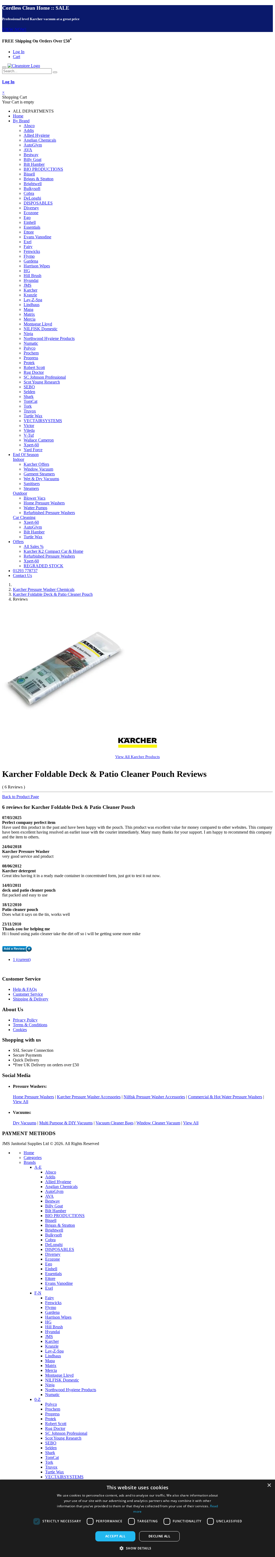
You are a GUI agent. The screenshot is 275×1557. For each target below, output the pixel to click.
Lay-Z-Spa (33, 299)
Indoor (18, 459)
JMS (27, 285)
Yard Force (33, 449)
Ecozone (31, 212)
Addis (29, 130)
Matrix (29, 314)
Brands (30, 1162)
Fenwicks (32, 251)
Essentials (32, 227)
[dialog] (137, 1518)
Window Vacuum (38, 469)
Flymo (29, 256)
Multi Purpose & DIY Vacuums (66, 1123)
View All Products (137, 756)
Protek (29, 362)
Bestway (31, 154)
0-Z (37, 1399)
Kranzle (30, 295)
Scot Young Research (42, 382)
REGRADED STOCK (43, 566)
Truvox (30, 411)
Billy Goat (32, 159)
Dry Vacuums (24, 1123)
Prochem (31, 353)
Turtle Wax (33, 416)
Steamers (31, 488)
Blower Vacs (34, 498)
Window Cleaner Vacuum (158, 1123)
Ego (27, 217)
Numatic (31, 343)
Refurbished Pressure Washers (49, 512)
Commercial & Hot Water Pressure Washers (225, 1097)
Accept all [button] (115, 1536)
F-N (37, 1293)
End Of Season (26, 454)
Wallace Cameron (39, 440)
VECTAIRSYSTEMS (43, 420)
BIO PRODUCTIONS (43, 169)
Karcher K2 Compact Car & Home (53, 551)
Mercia (29, 319)
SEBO (29, 387)
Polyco (29, 348)
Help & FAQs (25, 989)
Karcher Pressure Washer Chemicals (43, 589)
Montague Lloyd (38, 324)
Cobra (29, 193)
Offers (18, 541)
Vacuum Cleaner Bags (114, 1123)
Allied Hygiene (37, 135)
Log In (18, 51)
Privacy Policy (25, 1020)
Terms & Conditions (30, 1025)
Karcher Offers (36, 464)
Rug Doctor (34, 372)
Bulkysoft (32, 188)
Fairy (28, 246)
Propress (31, 358)
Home (18, 116)
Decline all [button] (159, 1536)
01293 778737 (25, 570)
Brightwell (33, 183)
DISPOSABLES (38, 203)
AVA (28, 150)
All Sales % (34, 546)
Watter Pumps (35, 507)
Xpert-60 (31, 445)
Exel (27, 241)
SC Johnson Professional (45, 377)
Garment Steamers (39, 474)
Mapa (28, 309)
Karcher (30, 290)
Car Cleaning (24, 517)
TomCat (30, 401)
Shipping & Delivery (30, 999)
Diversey (31, 208)
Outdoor (20, 493)
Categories (33, 1157)
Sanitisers (32, 483)
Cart (16, 56)
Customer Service (28, 994)
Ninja (28, 333)
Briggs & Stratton (38, 179)
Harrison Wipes (37, 266)
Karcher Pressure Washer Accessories (89, 1097)
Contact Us (22, 575)
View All (20, 1101)
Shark (29, 396)
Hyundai (31, 280)
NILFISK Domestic (40, 329)
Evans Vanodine (37, 237)
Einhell (30, 222)
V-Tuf (29, 435)
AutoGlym (33, 145)
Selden (29, 391)
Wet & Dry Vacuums (41, 478)
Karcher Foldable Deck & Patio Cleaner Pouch (53, 594)
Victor (29, 425)
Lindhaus (31, 304)
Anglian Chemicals (40, 140)
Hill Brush (32, 275)
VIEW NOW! (14, 29)
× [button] (269, 1485)
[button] (137, 1548)
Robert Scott (34, 367)
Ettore (29, 232)
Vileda (29, 430)
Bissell (29, 174)
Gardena (31, 261)
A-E (38, 1167)
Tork (28, 406)
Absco (29, 125)
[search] (55, 72)
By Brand (21, 121)
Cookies (20, 1029)
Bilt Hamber (34, 164)
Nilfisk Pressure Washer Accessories (154, 1097)
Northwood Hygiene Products (49, 338)
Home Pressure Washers (44, 503)
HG (27, 270)
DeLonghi (32, 198)
